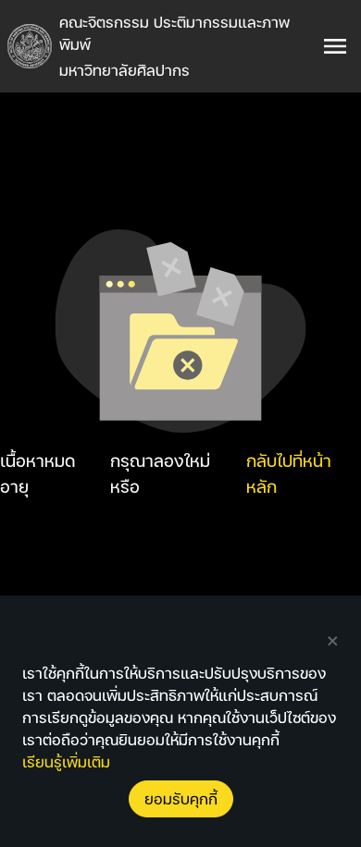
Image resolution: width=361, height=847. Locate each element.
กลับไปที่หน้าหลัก (288, 472)
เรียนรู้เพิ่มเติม (66, 761)
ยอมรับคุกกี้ (181, 798)
